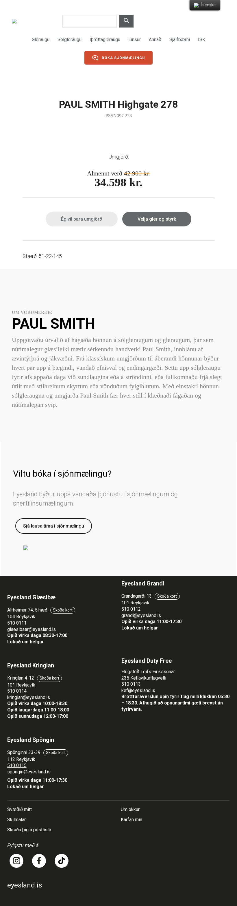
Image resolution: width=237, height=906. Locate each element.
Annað (155, 39)
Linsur (134, 39)
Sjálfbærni (179, 39)
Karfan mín (131, 819)
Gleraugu (40, 39)
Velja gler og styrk (157, 219)
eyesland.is (24, 885)
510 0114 (17, 691)
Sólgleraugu (70, 39)
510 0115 (17, 765)
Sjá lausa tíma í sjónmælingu (53, 526)
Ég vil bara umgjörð (81, 219)
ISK (201, 39)
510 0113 (131, 684)
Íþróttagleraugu (105, 39)
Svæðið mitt (19, 809)
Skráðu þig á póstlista (29, 829)
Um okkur (130, 809)
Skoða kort (63, 610)
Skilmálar (16, 819)
